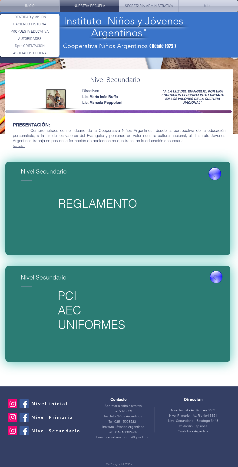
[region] (118, 111)
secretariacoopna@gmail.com (128, 437)
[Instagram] (12, 403)
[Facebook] (24, 403)
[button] (19, 145)
